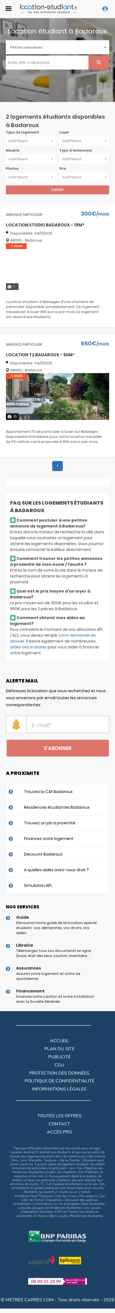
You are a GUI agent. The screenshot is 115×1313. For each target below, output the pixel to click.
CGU (59, 1065)
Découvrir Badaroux (43, 854)
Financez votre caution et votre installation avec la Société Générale (55, 999)
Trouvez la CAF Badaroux (48, 791)
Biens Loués (59, 1216)
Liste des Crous (65, 1196)
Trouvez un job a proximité (49, 823)
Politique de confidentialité (59, 1081)
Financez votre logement (48, 838)
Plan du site (59, 1049)
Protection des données (59, 1073)
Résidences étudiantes (86, 1216)
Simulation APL (38, 885)
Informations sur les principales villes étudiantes (69, 1204)
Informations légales (59, 1089)
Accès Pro (59, 1132)
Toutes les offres (59, 1116)
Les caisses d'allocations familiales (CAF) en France (61, 1209)
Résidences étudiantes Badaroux (57, 807)
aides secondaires (28, 647)
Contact (59, 1124)
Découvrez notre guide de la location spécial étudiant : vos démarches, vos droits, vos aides (56, 927)
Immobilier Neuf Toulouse (33, 1196)
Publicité (59, 1057)
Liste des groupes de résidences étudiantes (50, 1207)
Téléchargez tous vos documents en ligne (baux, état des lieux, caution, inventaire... (53, 953)
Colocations (54, 1200)
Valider (57, 189)
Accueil (59, 1041)
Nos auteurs (88, 1196)
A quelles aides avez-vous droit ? (56, 870)
